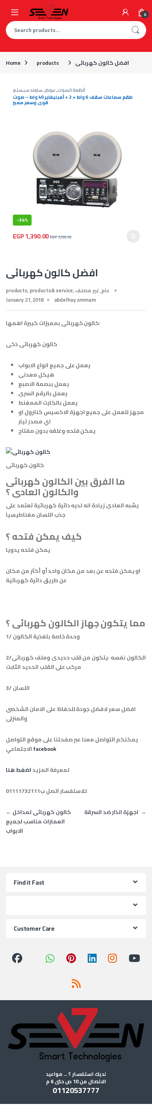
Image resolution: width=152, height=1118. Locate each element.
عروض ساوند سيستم (34, 90)
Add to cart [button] (133, 236)
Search (135, 30)
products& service (51, 290)
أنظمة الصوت (72, 90)
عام (105, 290)
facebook (44, 749)
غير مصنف (87, 290)
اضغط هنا (18, 770)
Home (13, 63)
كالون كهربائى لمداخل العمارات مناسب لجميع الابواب (38, 821)
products (48, 63)
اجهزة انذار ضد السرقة (115, 812)
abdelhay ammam (75, 299)
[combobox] (65, 30)
